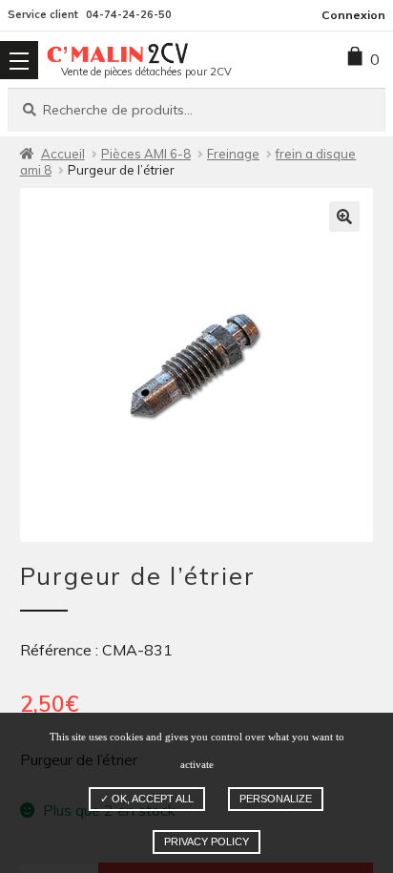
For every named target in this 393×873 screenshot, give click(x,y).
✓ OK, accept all (147, 798)
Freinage (233, 153)
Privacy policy (206, 841)
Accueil (63, 153)
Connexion (353, 15)
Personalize (275, 798)
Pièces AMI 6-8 (146, 153)
